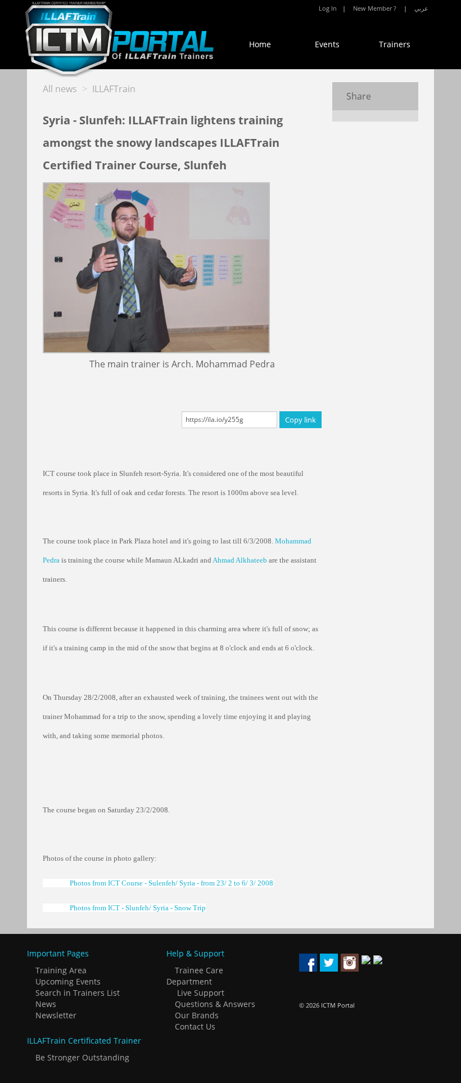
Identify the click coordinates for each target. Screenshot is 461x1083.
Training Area (60, 970)
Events (327, 44)
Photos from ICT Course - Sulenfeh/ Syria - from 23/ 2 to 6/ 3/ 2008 (171, 883)
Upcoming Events (67, 981)
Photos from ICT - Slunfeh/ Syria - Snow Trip (138, 908)
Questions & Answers (214, 1004)
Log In (328, 8)
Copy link (300, 420)
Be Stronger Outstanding (81, 1057)
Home (260, 44)
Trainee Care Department (194, 976)
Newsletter (54, 1015)
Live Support (200, 992)
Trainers (394, 44)
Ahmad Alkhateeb (240, 560)
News (44, 1004)
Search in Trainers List (76, 992)
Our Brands (196, 1015)
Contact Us (194, 1026)
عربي (421, 8)
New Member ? (374, 8)
